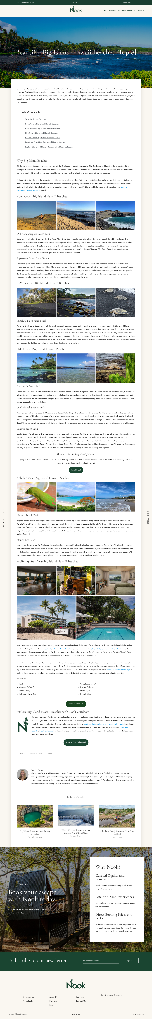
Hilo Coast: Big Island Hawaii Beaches (41, 133)
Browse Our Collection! (76, 742)
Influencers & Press (125, 11)
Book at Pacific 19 (76, 704)
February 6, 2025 (76, 836)
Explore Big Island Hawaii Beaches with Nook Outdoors (49, 147)
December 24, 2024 (35, 837)
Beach (22, 753)
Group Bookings (110, 11)
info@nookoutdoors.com (111, 995)
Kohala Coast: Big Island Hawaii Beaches (42, 138)
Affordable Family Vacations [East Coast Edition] (117, 832)
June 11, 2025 (117, 837)
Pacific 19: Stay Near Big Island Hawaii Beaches (45, 142)
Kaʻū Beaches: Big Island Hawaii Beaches (42, 129)
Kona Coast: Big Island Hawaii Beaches (42, 124)
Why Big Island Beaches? (36, 119)
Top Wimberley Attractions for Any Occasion (35, 832)
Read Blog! (76, 470)
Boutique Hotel (36, 753)
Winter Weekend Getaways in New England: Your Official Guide (76, 831)
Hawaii (51, 753)
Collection (138, 11)
